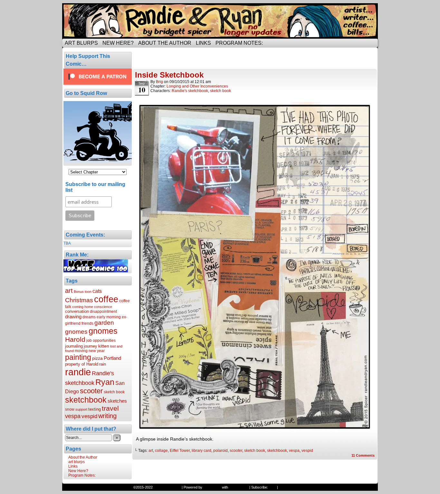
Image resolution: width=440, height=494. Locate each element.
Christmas (79, 299)
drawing (73, 316)
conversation (77, 311)
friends (87, 323)
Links (203, 43)
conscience (103, 307)
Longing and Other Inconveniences (197, 86)
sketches (117, 401)
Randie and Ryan (220, 21)
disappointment (103, 311)
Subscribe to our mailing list (95, 187)
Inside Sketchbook (169, 74)
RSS (272, 487)
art (69, 290)
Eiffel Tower (180, 450)
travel (110, 408)
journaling (74, 346)
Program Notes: (239, 43)
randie (78, 372)
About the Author (164, 43)
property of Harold (81, 364)
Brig (159, 81)
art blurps (81, 43)
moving (81, 351)
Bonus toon (82, 292)
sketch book (114, 392)
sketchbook (86, 399)
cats (97, 291)
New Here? (118, 43)
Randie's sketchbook (190, 91)
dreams (89, 317)
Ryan (104, 382)
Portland (112, 358)
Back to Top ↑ (290, 487)
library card (201, 450)
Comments (363, 455)
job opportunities (101, 340)
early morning (109, 317)
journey (90, 346)
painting (78, 357)
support (81, 409)
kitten (103, 346)
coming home (82, 307)
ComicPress (238, 487)
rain (102, 364)
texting (94, 409)
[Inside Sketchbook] (255, 430)
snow (69, 409)
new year (97, 351)
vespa (73, 416)
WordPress (212, 487)
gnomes (103, 330)
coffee (106, 299)
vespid (89, 416)
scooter (91, 391)
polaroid (220, 450)
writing (107, 415)
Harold (75, 339)
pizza (97, 358)
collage (161, 450)
